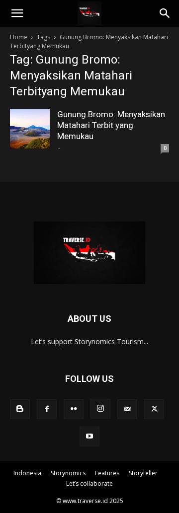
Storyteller (143, 473)
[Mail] (127, 409)
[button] (17, 13)
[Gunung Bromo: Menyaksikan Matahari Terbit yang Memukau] (30, 128)
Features (107, 473)
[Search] (165, 13)
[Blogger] (20, 409)
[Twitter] (154, 409)
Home (18, 37)
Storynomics (68, 473)
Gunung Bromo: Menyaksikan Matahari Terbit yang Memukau (111, 125)
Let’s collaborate (89, 483)
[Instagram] (100, 409)
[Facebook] (47, 409)
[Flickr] (74, 409)
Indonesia (27, 473)
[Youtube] (89, 436)
